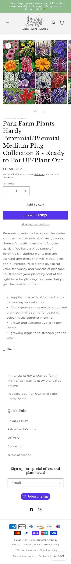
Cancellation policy (24, 556)
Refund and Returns (22, 429)
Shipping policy (49, 550)
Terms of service (19, 455)
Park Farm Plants (33, 540)
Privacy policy (51, 544)
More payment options (36, 224)
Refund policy (32, 544)
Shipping (39, 174)
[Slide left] (27, 111)
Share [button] (11, 349)
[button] (7, 22)
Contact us (15, 446)
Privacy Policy (18, 420)
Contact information (50, 556)
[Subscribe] (59, 482)
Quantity (8, 183)
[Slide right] (44, 111)
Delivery (14, 437)
